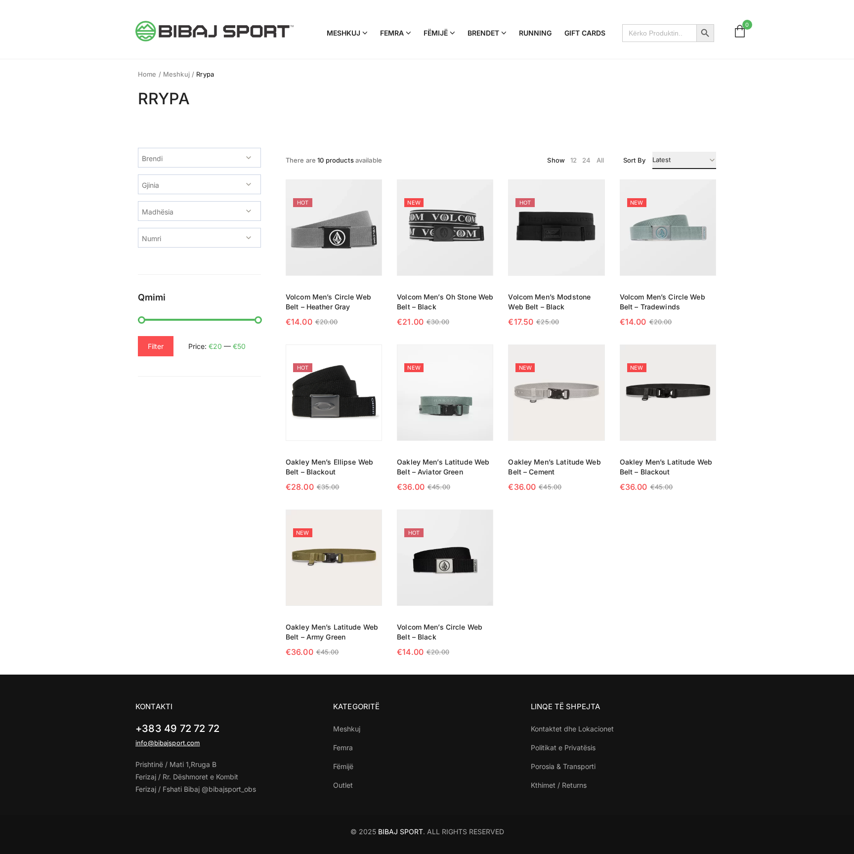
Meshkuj (176, 74)
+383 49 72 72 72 (177, 728)
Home (147, 74)
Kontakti (153, 706)
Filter (156, 346)
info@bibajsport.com (167, 743)
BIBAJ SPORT (400, 831)
